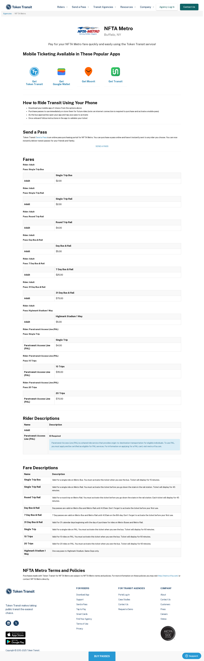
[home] (19, 7)
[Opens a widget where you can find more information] (191, 656)
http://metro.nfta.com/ (168, 576)
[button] (62, 7)
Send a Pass (41, 137)
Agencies (7, 13)
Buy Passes (102, 656)
